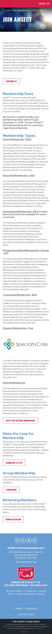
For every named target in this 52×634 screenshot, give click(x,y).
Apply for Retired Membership (20, 420)
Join (8, 10)
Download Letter (14, 462)
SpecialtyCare (10, 377)
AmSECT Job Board (26, 608)
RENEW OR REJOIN (13, 519)
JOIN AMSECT (11, 81)
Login (34, 10)
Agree (25, 631)
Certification (26, 614)
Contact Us (31, 591)
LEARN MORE (11, 489)
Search (43, 10)
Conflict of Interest (25, 593)
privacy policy (39, 628)
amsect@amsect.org (26, 561)
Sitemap (40, 593)
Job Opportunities (21, 10)
